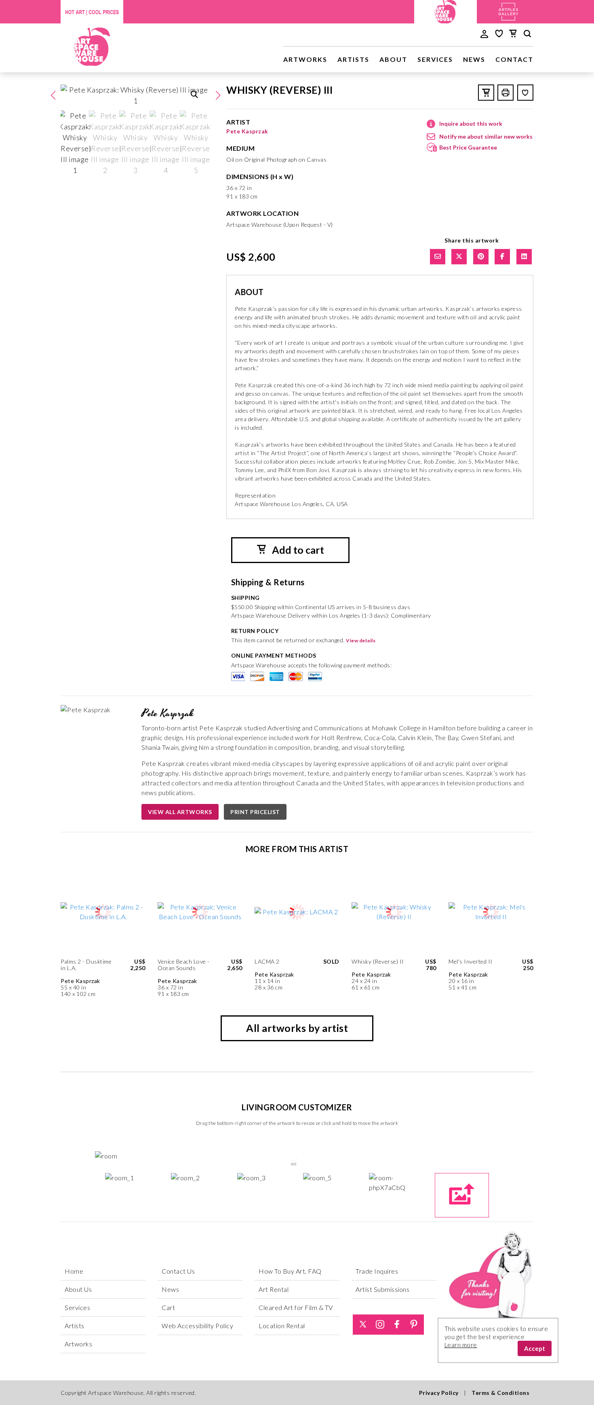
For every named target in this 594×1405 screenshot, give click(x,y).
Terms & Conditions (500, 1392)
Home (74, 1271)
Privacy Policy (439, 1392)
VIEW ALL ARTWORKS (180, 811)
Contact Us (178, 1271)
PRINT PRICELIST (255, 811)
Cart (168, 1307)
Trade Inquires (377, 1271)
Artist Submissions (382, 1289)
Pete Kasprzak (247, 131)
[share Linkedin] (524, 256)
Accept (534, 1348)
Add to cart (297, 550)
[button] (218, 95)
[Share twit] (459, 256)
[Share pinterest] (481, 256)
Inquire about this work (470, 123)
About (393, 59)
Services (435, 59)
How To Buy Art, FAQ (290, 1271)
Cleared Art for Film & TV (296, 1307)
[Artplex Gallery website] (508, 11)
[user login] (484, 33)
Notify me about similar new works (486, 136)
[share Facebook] (502, 256)
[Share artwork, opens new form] (437, 256)
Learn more (460, 1344)
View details (360, 640)
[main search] (527, 34)
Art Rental (274, 1289)
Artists (353, 59)
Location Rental (282, 1325)
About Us (78, 1289)
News (474, 59)
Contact (514, 59)
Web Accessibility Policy (197, 1325)
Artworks (305, 59)
